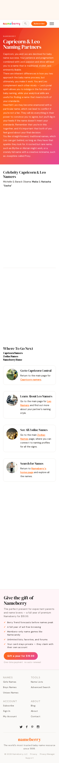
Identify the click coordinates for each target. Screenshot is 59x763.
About (34, 711)
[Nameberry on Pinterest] (32, 726)
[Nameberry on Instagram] (38, 726)
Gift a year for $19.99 (20, 656)
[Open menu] (52, 23)
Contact (35, 716)
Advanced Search (40, 687)
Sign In (6, 711)
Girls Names (9, 681)
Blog (33, 705)
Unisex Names (10, 692)
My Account (10, 716)
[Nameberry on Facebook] (26, 726)
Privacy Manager (47, 754)
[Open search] (25, 23)
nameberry (29, 739)
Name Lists (37, 681)
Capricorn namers (30, 379)
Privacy (33, 754)
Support (29, 758)
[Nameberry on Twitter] (21, 726)
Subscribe (39, 23)
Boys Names (10, 687)
